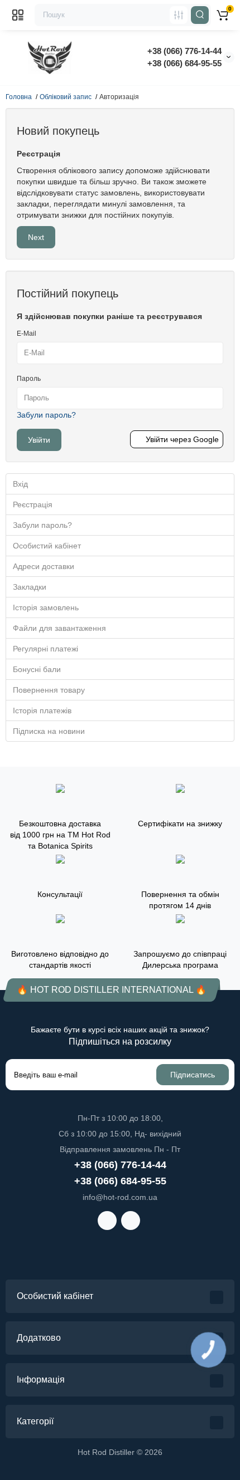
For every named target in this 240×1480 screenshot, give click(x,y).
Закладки (29, 586)
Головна (19, 97)
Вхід (20, 483)
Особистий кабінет (47, 545)
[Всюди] (179, 15)
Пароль (29, 379)
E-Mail (26, 333)
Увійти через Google (182, 439)
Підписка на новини (49, 731)
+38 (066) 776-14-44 (184, 51)
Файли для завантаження (59, 628)
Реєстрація (32, 504)
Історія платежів (42, 710)
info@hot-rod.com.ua (120, 1197)
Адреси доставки (43, 566)
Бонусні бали (37, 669)
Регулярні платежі (45, 648)
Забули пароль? (46, 414)
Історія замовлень (46, 607)
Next (36, 237)
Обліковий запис (66, 97)
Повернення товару (49, 689)
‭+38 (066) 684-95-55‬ (184, 63)
